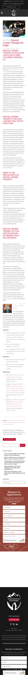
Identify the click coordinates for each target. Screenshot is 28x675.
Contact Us (11, 7)
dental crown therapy (14, 420)
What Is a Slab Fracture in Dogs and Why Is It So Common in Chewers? (14, 458)
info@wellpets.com (21, 3)
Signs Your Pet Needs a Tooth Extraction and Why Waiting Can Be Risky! (14, 473)
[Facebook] (11, 624)
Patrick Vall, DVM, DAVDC (12, 48)
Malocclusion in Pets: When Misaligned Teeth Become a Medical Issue (12, 467)
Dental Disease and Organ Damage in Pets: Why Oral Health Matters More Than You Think (14, 462)
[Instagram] (14, 624)
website (10, 298)
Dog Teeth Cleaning (17, 422)
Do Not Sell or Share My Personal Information (14, 643)
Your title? (8, 669)
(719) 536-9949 (14, 620)
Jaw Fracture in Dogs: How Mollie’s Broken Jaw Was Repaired (14, 454)
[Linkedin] (17, 624)
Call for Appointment (9, 439)
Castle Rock (24, 635)
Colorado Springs (17, 635)
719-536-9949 (10, 3)
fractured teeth (8, 424)
